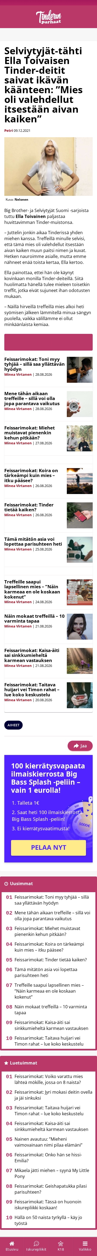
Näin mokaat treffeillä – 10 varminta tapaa (34, 618)
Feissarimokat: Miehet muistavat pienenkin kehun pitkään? (29, 433)
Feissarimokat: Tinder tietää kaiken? (29, 507)
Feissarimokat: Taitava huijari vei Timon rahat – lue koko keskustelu (32, 689)
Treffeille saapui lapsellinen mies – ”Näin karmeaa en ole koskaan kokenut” (32, 589)
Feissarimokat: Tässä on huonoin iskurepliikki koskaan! (48, 1205)
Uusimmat (21, 883)
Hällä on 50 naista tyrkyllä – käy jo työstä (48, 1220)
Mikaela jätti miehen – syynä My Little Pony (52, 1173)
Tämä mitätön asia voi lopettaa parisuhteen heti (33, 541)
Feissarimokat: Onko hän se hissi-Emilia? (48, 1158)
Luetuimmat (23, 1063)
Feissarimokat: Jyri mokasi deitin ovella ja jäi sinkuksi (53, 1095)
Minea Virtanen (18, 374)
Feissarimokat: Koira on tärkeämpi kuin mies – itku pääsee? (31, 475)
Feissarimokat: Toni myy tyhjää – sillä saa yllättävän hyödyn (34, 364)
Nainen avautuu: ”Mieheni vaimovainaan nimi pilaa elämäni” (48, 1142)
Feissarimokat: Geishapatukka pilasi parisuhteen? (51, 1189)
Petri (8, 130)
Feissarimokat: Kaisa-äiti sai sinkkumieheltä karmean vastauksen (31, 655)
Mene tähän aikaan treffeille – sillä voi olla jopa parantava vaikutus (32, 398)
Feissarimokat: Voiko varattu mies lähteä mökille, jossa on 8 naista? (49, 1079)
